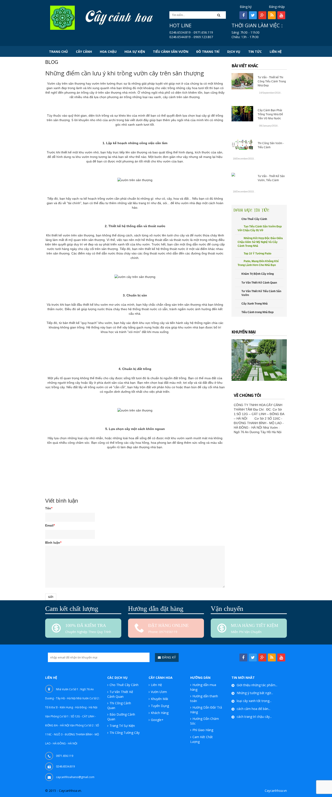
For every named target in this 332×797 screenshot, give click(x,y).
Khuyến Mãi (159, 699)
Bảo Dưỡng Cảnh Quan (121, 716)
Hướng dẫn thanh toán (204, 698)
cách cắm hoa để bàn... (253, 709)
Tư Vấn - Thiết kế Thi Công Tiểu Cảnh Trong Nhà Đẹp (272, 81)
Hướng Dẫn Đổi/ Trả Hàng (206, 709)
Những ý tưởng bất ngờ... (255, 693)
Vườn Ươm (159, 692)
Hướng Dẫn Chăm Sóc (204, 720)
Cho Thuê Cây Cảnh (124, 685)
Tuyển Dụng (160, 706)
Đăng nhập (277, 7)
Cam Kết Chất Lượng (201, 739)
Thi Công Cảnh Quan (119, 705)
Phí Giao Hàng (202, 730)
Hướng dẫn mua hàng (203, 687)
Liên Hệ (156, 685)
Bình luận (53, 542)
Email (50, 525)
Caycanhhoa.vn (276, 790)
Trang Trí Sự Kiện (122, 725)
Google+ (157, 720)
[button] (220, 15)
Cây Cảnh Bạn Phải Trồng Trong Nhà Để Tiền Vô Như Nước (270, 114)
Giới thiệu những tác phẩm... (257, 685)
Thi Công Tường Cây (125, 732)
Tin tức (50, 481)
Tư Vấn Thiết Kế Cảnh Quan (120, 694)
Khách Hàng (159, 713)
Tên (48, 508)
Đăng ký (246, 7)
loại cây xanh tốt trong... (254, 701)
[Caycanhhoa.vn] (62, 17)
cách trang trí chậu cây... (254, 716)
